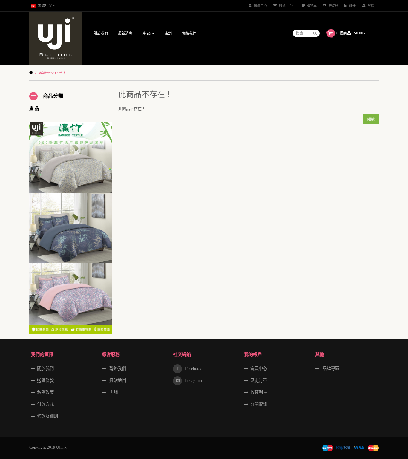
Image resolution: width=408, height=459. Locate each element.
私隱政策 (45, 392)
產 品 (34, 108)
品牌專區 (330, 368)
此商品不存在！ (52, 72)
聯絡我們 (117, 368)
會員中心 (258, 368)
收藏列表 (258, 392)
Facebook (192, 368)
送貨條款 (45, 380)
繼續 (371, 119)
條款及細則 (47, 416)
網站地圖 (117, 380)
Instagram (193, 380)
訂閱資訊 (258, 404)
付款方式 (45, 404)
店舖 (113, 392)
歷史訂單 (258, 380)
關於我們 (45, 368)
